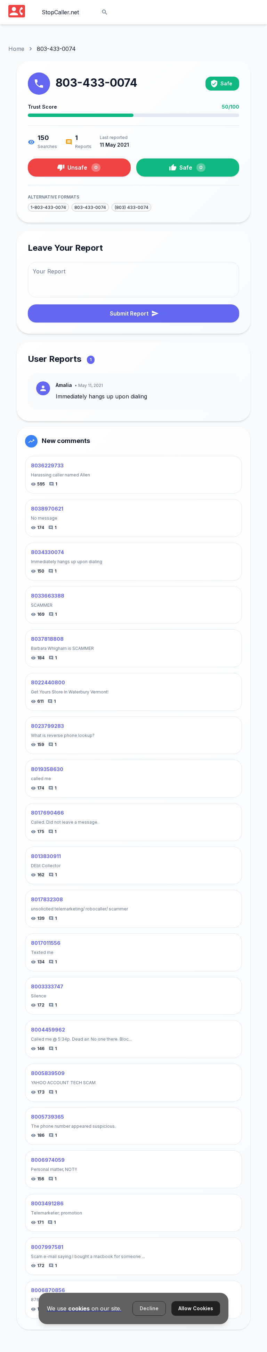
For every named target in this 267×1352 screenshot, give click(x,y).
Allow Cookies (195, 1308)
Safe (191, 167)
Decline (149, 1308)
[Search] (104, 12)
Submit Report (129, 313)
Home (16, 48)
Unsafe (82, 167)
